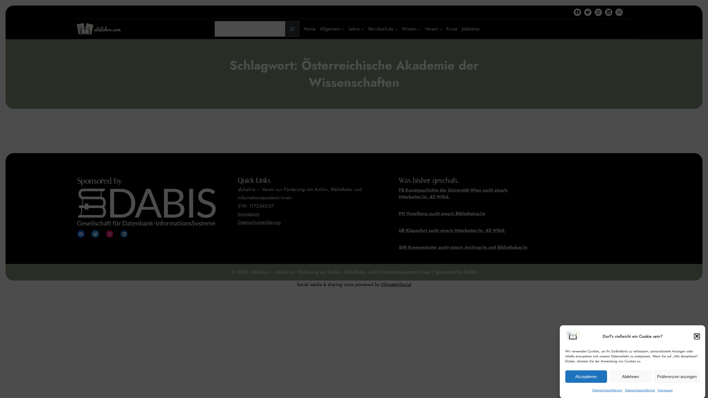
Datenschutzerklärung (607, 389)
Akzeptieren (586, 376)
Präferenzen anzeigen (677, 376)
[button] (697, 336)
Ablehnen (630, 376)
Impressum (665, 389)
